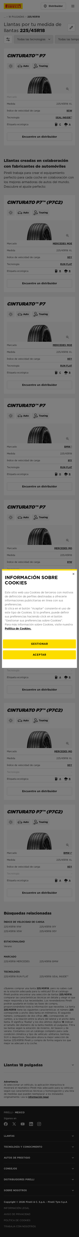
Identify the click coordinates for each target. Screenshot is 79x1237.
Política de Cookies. (18, 628)
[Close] (74, 574)
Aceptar (39, 654)
